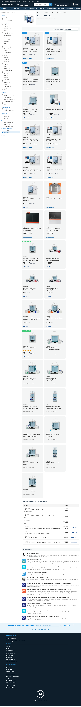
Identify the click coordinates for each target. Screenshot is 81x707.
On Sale (57, 29)
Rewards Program (12, 676)
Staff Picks (16, 8)
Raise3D (6, 77)
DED (6, 24)
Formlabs (7, 54)
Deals (2, 121)
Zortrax (6, 89)
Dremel (6, 48)
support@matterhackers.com (16, 641)
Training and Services (51, 8)
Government (10, 659)
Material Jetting (8, 33)
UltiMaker (7, 82)
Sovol (6, 80)
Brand (3, 38)
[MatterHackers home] (8, 5)
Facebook (32, 629)
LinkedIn (42, 629)
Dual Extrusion (8, 103)
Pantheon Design (8, 70)
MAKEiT (6, 61)
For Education (8, 19)
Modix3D (7, 68)
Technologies (5, 23)
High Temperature (9, 95)
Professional (10, 653)
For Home (7, 17)
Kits (6, 109)
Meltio (6, 64)
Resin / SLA (7, 28)
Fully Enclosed (8, 101)
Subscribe (67, 625)
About (8, 667)
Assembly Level (5, 107)
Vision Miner (7, 86)
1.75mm (7, 130)
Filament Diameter (6, 128)
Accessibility (10, 687)
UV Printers (7, 35)
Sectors (3, 15)
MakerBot (7, 63)
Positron (6, 72)
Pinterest (45, 629)
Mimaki (6, 66)
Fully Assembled (9, 110)
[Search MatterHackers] (50, 4)
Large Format (8, 97)
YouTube (48, 629)
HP (5, 55)
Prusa (6, 73)
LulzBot (6, 59)
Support (9, 657)
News (8, 648)
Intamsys (7, 57)
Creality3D (7, 47)
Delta (6, 118)
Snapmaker (7, 79)
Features (3, 92)
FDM (53, 12)
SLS (6, 30)
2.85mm (7, 132)
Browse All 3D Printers (8, 12)
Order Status (10, 672)
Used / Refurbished (9, 122)
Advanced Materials (9, 99)
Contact (9, 669)
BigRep (6, 43)
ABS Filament (69, 8)
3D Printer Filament (32, 8)
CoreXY (7, 116)
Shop (8, 646)
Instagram (39, 629)
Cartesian (7, 114)
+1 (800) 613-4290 (35, 1)
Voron (6, 84)
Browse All (4, 135)
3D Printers (23, 8)
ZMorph (6, 88)
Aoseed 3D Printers (9, 39)
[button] (24, 4)
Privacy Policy (11, 683)
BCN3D (6, 45)
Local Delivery (11, 674)
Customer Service (26, 1)
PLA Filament (61, 8)
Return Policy (10, 680)
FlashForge (7, 52)
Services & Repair (11, 662)
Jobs (7, 678)
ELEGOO (6, 50)
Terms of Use (10, 685)
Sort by (62, 29)
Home (38, 12)
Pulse (6, 75)
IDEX (6, 104)
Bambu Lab (41, 8)
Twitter (35, 629)
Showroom (10, 651)
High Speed (7, 94)
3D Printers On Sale (9, 126)
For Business (8, 20)
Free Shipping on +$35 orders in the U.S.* (11, 1)
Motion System (5, 113)
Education (9, 655)
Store (43, 12)
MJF (6, 32)
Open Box (7, 124)
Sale (11, 8)
